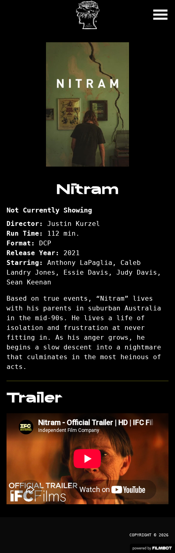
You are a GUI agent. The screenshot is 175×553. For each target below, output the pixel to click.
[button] (160, 14)
